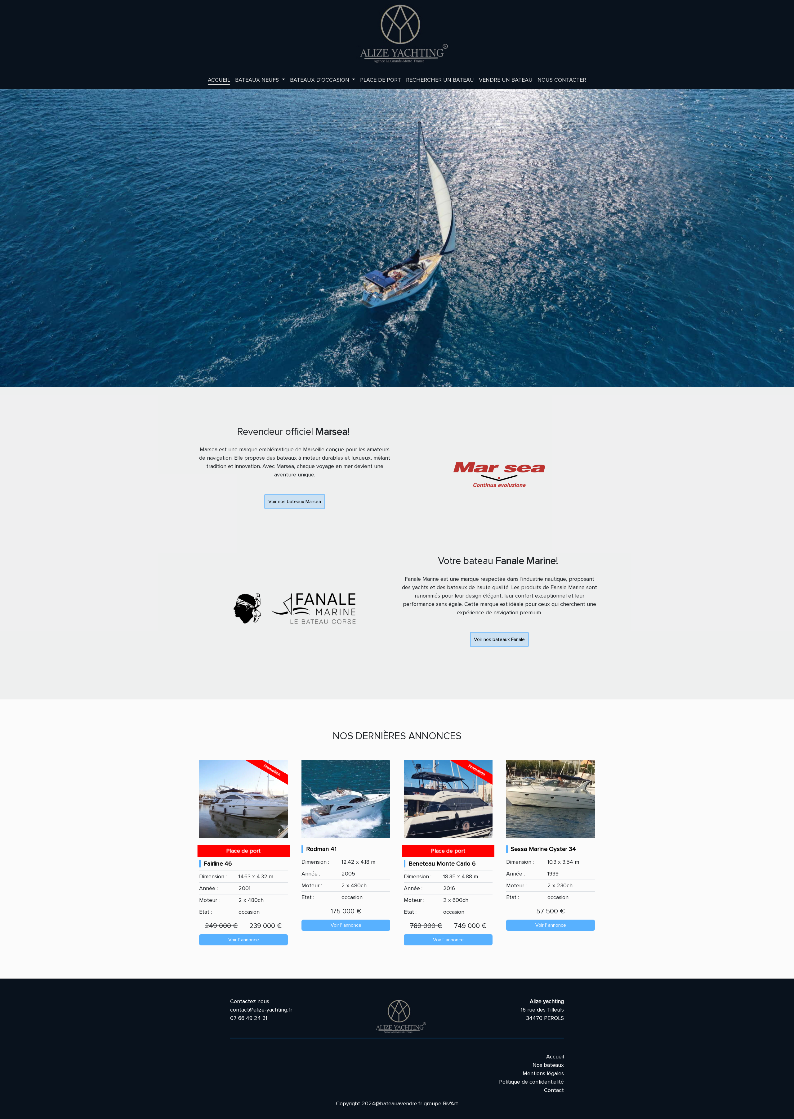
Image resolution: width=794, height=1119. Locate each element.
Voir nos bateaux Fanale (499, 639)
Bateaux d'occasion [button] (320, 79)
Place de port (380, 79)
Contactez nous (249, 1001)
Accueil (219, 79)
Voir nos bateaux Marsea (294, 501)
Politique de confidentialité (531, 1081)
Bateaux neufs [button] (257, 79)
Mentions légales (543, 1073)
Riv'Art (450, 1103)
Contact (554, 1090)
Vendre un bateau (506, 79)
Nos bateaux (548, 1065)
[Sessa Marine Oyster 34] (550, 799)
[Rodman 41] (345, 799)
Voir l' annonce (243, 940)
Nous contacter (562, 79)
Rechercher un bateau (440, 79)
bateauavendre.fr (401, 1103)
